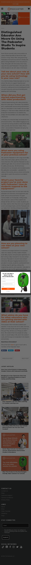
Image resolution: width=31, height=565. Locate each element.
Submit (8, 288)
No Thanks (8, 291)
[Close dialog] (29, 272)
